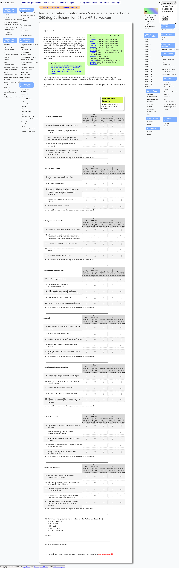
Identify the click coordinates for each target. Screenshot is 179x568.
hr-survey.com (38, 567)
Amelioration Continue (27, 116)
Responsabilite (25, 52)
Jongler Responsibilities (10, 70)
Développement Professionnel (29, 119)
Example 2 (148, 42)
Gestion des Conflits (26, 70)
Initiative (6, 57)
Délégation (7, 32)
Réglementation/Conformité (12, 97)
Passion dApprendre (26, 111)
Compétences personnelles (25, 85)
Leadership (7, 15)
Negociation (24, 72)
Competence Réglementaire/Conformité (62, 66)
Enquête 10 (93, 60)
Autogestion (24, 109)
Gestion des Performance (11, 22)
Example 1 (148, 39)
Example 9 (148, 59)
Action (22, 101)
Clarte (6, 84)
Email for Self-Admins (168, 59)
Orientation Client (26, 55)
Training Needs (152, 118)
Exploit (6, 72)
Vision (22, 33)
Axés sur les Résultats (10, 74)
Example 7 (148, 54)
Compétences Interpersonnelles (30, 45)
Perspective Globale (26, 35)
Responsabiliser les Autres (28, 57)
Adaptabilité (24, 94)
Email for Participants (168, 72)
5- (56, 521)
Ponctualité (24, 124)
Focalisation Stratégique (28, 15)
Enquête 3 (93, 43)
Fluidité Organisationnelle (28, 13)
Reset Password (166, 64)
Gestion (6, 17)
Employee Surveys (167, 119)
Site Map (45, 567)
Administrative (8, 47)
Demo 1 (164, 37)
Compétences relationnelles (25, 41)
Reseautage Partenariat (27, 67)
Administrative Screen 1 (169, 67)
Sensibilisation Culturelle (28, 129)
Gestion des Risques (10, 92)
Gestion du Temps (9, 65)
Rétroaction (24, 121)
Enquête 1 (93, 40)
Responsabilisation (26, 99)
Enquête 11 (93, 62)
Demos (149, 124)
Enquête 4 (93, 45)
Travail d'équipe (25, 74)
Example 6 (148, 52)
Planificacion (24, 30)
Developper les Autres (27, 60)
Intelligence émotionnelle (28, 131)
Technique (7, 79)
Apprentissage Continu (27, 114)
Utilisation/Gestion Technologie (13, 82)
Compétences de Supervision (12, 25)
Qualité (6, 52)
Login (163, 62)
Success (149, 106)
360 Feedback (56, 7)
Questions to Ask (152, 96)
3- (53, 526)
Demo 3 (164, 40)
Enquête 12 (93, 64)
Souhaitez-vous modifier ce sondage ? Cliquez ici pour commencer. (109, 103)
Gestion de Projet (9, 30)
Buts (5, 62)
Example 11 (148, 64)
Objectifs (6, 89)
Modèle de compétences (70, 7)
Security (149, 114)
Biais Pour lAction (26, 104)
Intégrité (23, 106)
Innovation (7, 60)
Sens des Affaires (26, 25)
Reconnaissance (25, 77)
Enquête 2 (93, 41)
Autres (23, 79)
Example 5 (148, 49)
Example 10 (148, 62)
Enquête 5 (93, 47)
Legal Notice (26, 567)
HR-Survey (45, 7)
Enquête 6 (93, 49)
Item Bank (167, 126)
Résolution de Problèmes (11, 55)
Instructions (150, 109)
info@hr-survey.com (59, 567)
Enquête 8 (93, 53)
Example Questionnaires (150, 35)
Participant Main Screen (169, 74)
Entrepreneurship (26, 20)
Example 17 (148, 79)
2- (55, 528)
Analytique (7, 45)
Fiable (22, 47)
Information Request (165, 26)
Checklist (149, 104)
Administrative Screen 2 (169, 69)
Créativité (23, 96)
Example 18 (148, 81)
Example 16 (148, 76)
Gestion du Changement (11, 67)
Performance (8, 35)
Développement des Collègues (29, 62)
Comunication (25, 89)
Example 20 (148, 86)
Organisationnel (26, 10)
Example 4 (148, 47)
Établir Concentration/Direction (13, 20)
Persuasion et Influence (11, 27)
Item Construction (152, 99)
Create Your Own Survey (165, 45)
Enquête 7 (93, 51)
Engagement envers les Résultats (13, 77)
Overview (164, 57)
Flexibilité (23, 91)
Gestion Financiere (26, 28)
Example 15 (148, 74)
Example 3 (148, 44)
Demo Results (166, 34)
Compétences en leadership (9, 11)
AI (146, 11)
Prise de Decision (9, 50)
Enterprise (24, 23)
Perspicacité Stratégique (28, 18)
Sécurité (6, 94)
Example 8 (148, 57)
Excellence (7, 87)
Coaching (23, 65)
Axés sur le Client (26, 50)
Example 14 (148, 71)
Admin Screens (167, 54)
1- (56, 530)
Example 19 (148, 84)
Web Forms (150, 101)
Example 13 (148, 69)
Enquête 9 (93, 56)
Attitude (23, 126)
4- (54, 524)
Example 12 (148, 67)
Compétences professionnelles (10, 41)
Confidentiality (151, 111)
